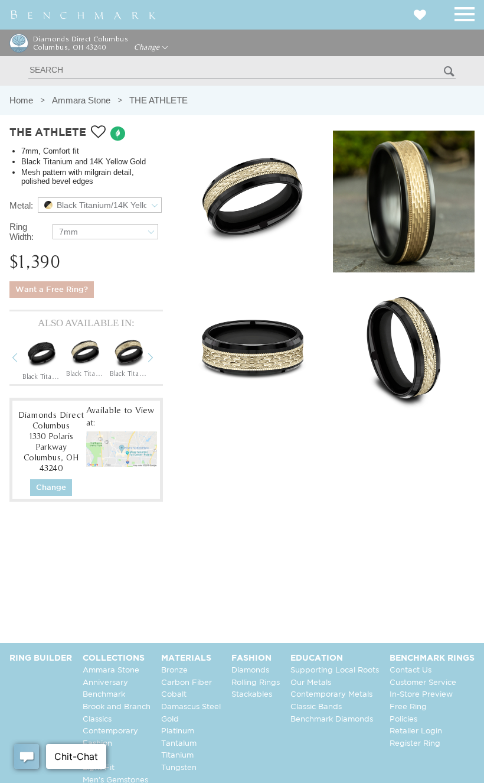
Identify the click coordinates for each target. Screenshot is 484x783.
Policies (403, 719)
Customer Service (423, 683)
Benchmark (104, 694)
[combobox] (100, 205)
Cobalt (174, 694)
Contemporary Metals (331, 694)
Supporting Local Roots (334, 670)
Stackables (251, 694)
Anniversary (105, 683)
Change (148, 47)
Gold (170, 719)
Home (21, 100)
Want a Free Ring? (51, 290)
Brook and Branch (117, 707)
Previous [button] (23, 359)
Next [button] (159, 359)
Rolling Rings (255, 683)
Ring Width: (21, 232)
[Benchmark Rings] (83, 15)
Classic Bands (316, 707)
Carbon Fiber (186, 683)
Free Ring (408, 707)
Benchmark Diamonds (331, 719)
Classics (97, 719)
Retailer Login (416, 731)
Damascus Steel (191, 707)
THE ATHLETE (158, 100)
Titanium (177, 755)
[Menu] (464, 12)
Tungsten (179, 768)
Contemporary (110, 731)
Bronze (174, 670)
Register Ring (415, 743)
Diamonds (250, 670)
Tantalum (179, 743)
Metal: (21, 205)
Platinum (177, 731)
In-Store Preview (421, 694)
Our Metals (310, 683)
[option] (41, 359)
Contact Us (410, 670)
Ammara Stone (81, 100)
